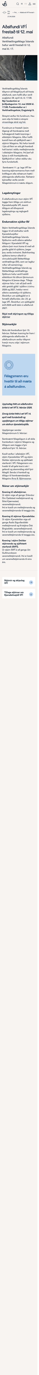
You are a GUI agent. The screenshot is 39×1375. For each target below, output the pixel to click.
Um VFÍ (8, 12)
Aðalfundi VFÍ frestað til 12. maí (29, 12)
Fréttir (16, 12)
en (25, 4)
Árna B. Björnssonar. (21, 478)
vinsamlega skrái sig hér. (14, 122)
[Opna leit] (17, 4)
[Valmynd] (34, 4)
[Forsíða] (4, 4)
